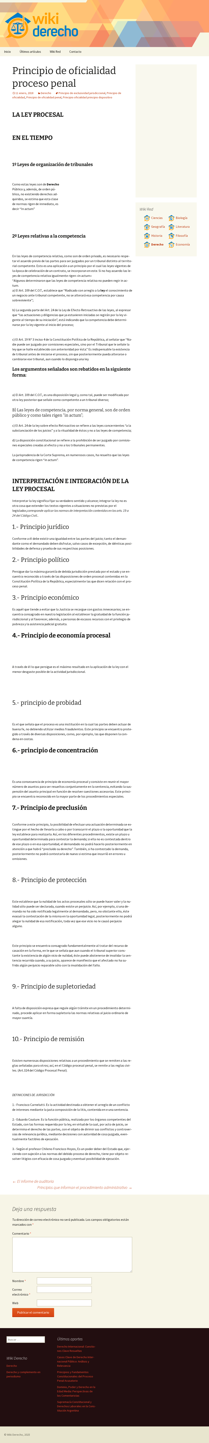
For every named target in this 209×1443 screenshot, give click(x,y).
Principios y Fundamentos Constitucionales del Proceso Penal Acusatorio (75, 1376)
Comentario (21, 1233)
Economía (183, 244)
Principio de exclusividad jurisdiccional (82, 93)
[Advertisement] (96, 202)
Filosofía (182, 236)
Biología (181, 218)
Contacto (75, 52)
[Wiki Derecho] (104, 23)
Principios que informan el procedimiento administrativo (84, 1187)
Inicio (7, 52)
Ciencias (157, 218)
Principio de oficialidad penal (43, 97)
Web (15, 1303)
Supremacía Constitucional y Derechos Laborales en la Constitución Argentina (76, 1406)
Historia (156, 236)
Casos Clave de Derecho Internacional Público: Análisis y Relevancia (75, 1361)
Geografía (158, 227)
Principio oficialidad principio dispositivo (87, 97)
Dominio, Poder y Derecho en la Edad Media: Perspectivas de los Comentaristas (76, 1391)
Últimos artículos (30, 52)
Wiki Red (55, 52)
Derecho (46, 93)
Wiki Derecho (15, 1434)
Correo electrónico (21, 1291)
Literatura (183, 227)
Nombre (19, 1281)
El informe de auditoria (33, 1181)
